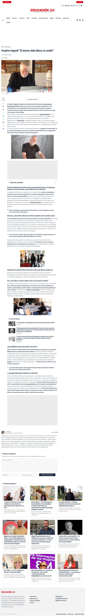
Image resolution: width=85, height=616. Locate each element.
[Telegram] (77, 6)
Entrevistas (7, 46)
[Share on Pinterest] (3, 109)
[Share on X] (3, 106)
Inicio (2, 46)
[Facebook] (62, 6)
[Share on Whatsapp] (3, 112)
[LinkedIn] (75, 6)
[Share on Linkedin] (3, 116)
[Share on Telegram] (3, 119)
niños (50, 130)
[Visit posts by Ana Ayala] (3, 432)
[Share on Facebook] (3, 103)
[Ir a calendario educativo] (77, 20)
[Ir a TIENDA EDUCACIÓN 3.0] (80, 20)
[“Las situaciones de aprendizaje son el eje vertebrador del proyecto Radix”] (12, 323)
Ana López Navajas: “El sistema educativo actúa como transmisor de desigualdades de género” (69, 504)
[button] (82, 20)
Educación (21, 120)
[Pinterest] (72, 6)
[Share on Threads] (3, 122)
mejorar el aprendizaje (33, 289)
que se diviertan (31, 384)
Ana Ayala (5, 57)
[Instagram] (70, 6)
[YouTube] (66, 6)
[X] (64, 6)
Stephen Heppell (45, 114)
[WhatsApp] (79, 6)
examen (9, 361)
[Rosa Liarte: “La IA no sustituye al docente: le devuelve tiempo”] (15, 561)
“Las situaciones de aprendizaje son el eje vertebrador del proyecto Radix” (35, 322)
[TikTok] (74, 6)
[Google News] (68, 6)
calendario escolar (35, 202)
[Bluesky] (81, 6)
